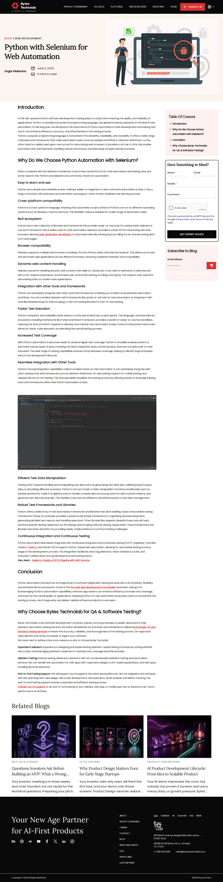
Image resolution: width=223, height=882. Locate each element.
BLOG (8, 38)
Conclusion (178, 140)
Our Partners (127, 862)
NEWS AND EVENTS (129, 845)
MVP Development (25, 761)
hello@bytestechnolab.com (190, 851)
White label (126, 856)
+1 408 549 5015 (162, 851)
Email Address (175, 259)
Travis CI (32, 547)
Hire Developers (137, 6)
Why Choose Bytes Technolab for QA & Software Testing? (189, 148)
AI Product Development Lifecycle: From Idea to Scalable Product (176, 771)
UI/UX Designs (89, 761)
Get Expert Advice (192, 234)
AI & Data (99, 6)
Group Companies (129, 821)
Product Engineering (75, 6)
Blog (122, 839)
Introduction (179, 123)
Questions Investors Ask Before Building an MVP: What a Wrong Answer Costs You (39, 771)
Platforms (117, 6)
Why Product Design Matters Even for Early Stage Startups (108, 771)
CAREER (123, 827)
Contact (125, 833)
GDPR (194, 877)
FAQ (122, 850)
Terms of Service (204, 219)
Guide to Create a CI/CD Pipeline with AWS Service (61, 560)
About (123, 815)
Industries (158, 6)
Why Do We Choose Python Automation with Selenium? (188, 132)
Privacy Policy (183, 219)
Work (174, 6)
